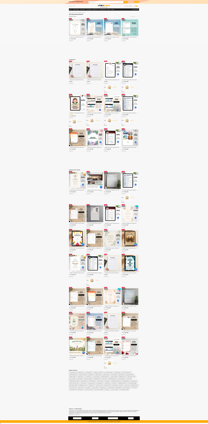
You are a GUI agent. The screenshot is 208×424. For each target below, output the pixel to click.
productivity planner (80, 372)
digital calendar (118, 387)
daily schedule (114, 385)
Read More (71, 414)
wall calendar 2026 (73, 389)
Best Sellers (83, 9)
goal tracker (107, 389)
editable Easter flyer (134, 385)
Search (125, 2)
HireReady (114, 87)
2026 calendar (80, 378)
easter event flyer (81, 387)
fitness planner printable (99, 389)
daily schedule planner (130, 374)
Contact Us (77, 414)
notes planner (88, 387)
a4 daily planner (91, 385)
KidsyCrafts (80, 121)
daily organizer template (124, 389)
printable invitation (73, 376)
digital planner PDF (122, 376)
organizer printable (114, 376)
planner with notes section (74, 383)
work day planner (83, 383)
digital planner (91, 374)
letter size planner (73, 378)
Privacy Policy (95, 418)
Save (70, 18)
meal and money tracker (89, 389)
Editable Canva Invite (83, 385)
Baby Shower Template (74, 385)
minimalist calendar (99, 385)
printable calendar (106, 374)
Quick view (71, 40)
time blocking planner (121, 378)
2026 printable (80, 389)
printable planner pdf (112, 378)
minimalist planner (89, 372)
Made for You (96, 9)
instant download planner (126, 372)
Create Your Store (135, 9)
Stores (108, 9)
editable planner (100, 383)
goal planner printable (88, 378)
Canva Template (114, 374)
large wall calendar (126, 387)
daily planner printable (83, 374)
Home (70, 9)
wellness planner (80, 376)
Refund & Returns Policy (113, 418)
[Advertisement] (104, 50)
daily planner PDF (107, 385)
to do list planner (88, 376)
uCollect (104, 5)
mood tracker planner (114, 389)
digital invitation (121, 374)
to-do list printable (96, 376)
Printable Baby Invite (97, 378)
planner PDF (129, 378)
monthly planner (107, 383)
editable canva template (98, 372)
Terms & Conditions (77, 418)
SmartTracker (97, 120)
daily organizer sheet (91, 383)
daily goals (121, 385)
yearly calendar (134, 387)
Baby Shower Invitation (132, 376)
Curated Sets (89, 9)
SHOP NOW (136, 2)
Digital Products (76, 9)
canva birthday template (132, 383)
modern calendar (95, 387)
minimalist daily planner (105, 376)
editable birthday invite (122, 383)
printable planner (117, 372)
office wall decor (103, 387)
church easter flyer (73, 387)
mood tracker (127, 385)
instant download (72, 372)
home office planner (111, 387)
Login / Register (129, 6)
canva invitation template (108, 372)
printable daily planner (73, 374)
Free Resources (103, 9)
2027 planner (114, 383)
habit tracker (105, 378)
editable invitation (98, 374)
